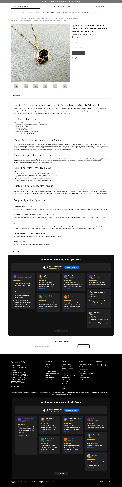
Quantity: (74, 42)
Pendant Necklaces (48, 12)
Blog (63, 386)
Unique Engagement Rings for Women (67, 12)
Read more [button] (42, 288)
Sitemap (64, 388)
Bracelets (23, 12)
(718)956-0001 (17, 386)
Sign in (97, 6)
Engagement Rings (84, 377)
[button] (61, 96)
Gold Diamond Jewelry (85, 364)
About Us (64, 371)
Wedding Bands (86, 12)
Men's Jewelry (98, 12)
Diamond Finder (66, 364)
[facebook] (101, 365)
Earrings (31, 12)
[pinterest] (97, 365)
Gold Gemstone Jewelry (86, 367)
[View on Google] (40, 276)
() (110, 6)
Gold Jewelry (82, 371)
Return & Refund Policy (68, 375)
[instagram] (105, 365)
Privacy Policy (66, 373)
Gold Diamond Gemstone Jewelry (86, 374)
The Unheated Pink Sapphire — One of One (68, 367)
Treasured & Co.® (84, 369)
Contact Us (65, 384)
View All (81, 380)
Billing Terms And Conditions (66, 380)
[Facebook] (73, 58)
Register (103, 6)
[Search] (13, 7)
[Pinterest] (76, 58)
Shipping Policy (66, 377)
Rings (38, 12)
